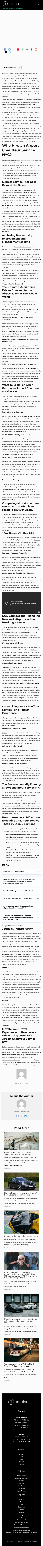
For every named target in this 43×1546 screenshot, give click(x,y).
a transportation (12, 1020)
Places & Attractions (21, 1478)
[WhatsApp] (23, 49)
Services (21, 1454)
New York (32, 38)
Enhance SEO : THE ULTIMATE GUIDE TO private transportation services (21, 1153)
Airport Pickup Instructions (21, 1530)
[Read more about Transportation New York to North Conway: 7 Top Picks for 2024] (21, 1350)
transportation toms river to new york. (21, 1236)
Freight (21, 1462)
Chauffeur (7, 34)
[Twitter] (11, 52)
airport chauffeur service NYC (25, 160)
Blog (21, 1515)
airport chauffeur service (23, 247)
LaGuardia (34, 959)
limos (3, 452)
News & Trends (21, 1520)
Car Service (21, 1488)
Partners (21, 1480)
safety (18, 371)
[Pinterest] (18, 49)
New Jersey (21, 1486)
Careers (21, 1509)
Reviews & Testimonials (21, 1525)
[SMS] (6, 52)
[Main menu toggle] (38, 5)
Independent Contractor (21, 1527)
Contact (21, 1512)
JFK (37, 81)
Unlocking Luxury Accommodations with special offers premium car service (20, 1321)
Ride (21, 1456)
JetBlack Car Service (23, 36)
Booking (21, 1464)
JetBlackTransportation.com (11, 1060)
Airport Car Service (17, 34)
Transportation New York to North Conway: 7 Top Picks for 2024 (19, 1365)
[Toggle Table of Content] (19, 68)
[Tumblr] (31, 49)
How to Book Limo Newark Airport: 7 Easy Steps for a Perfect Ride (20, 1194)
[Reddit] (36, 49)
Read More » (8, 1168)
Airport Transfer (29, 34)
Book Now (21, 1507)
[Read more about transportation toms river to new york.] (21, 1222)
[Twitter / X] (14, 49)
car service (18, 514)
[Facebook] (5, 49)
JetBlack (13, 36)
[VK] (27, 49)
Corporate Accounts (21, 1522)
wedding (9, 770)
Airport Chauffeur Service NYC (15, 200)
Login (21, 1517)
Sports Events (21, 1475)
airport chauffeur (23, 346)
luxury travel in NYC (22, 38)
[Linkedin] (9, 49)
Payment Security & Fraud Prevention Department (21, 1532)
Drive (21, 1459)
